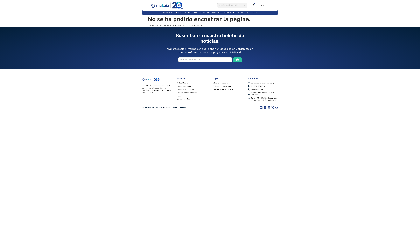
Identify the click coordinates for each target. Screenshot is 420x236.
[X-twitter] (272, 107)
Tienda (254, 13)
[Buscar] (244, 5)
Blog (248, 13)
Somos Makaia (168, 13)
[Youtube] (276, 107)
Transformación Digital (202, 13)
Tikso (243, 13)
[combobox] (231, 5)
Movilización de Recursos (221, 13)
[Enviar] (237, 59)
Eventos (236, 13)
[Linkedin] (261, 107)
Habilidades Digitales (184, 13)
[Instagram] (269, 107)
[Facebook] (265, 107)
